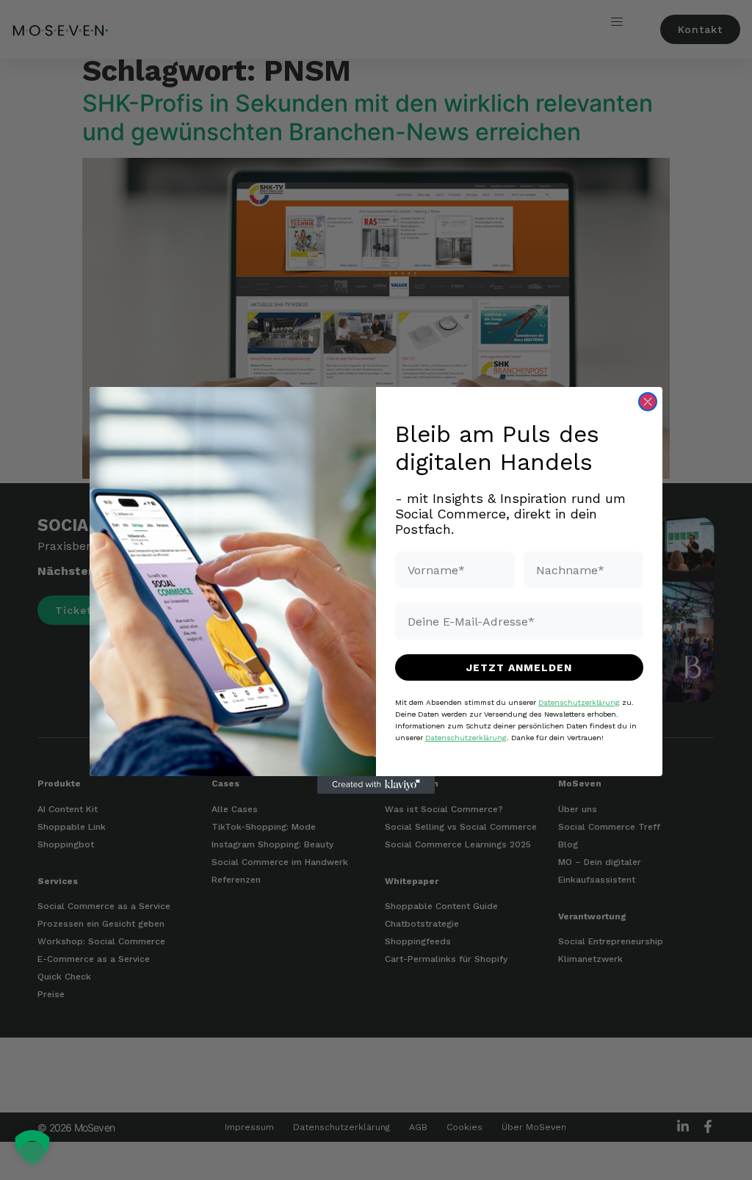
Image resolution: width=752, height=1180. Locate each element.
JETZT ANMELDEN (519, 667)
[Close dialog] (648, 401)
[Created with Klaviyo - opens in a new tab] (376, 785)
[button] (32, 1147)
